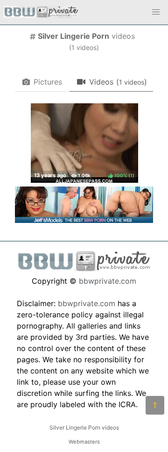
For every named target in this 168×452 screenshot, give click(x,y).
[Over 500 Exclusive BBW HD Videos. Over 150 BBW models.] (84, 220)
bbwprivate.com (107, 281)
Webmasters (84, 441)
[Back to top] (155, 405)
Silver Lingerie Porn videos (84, 427)
